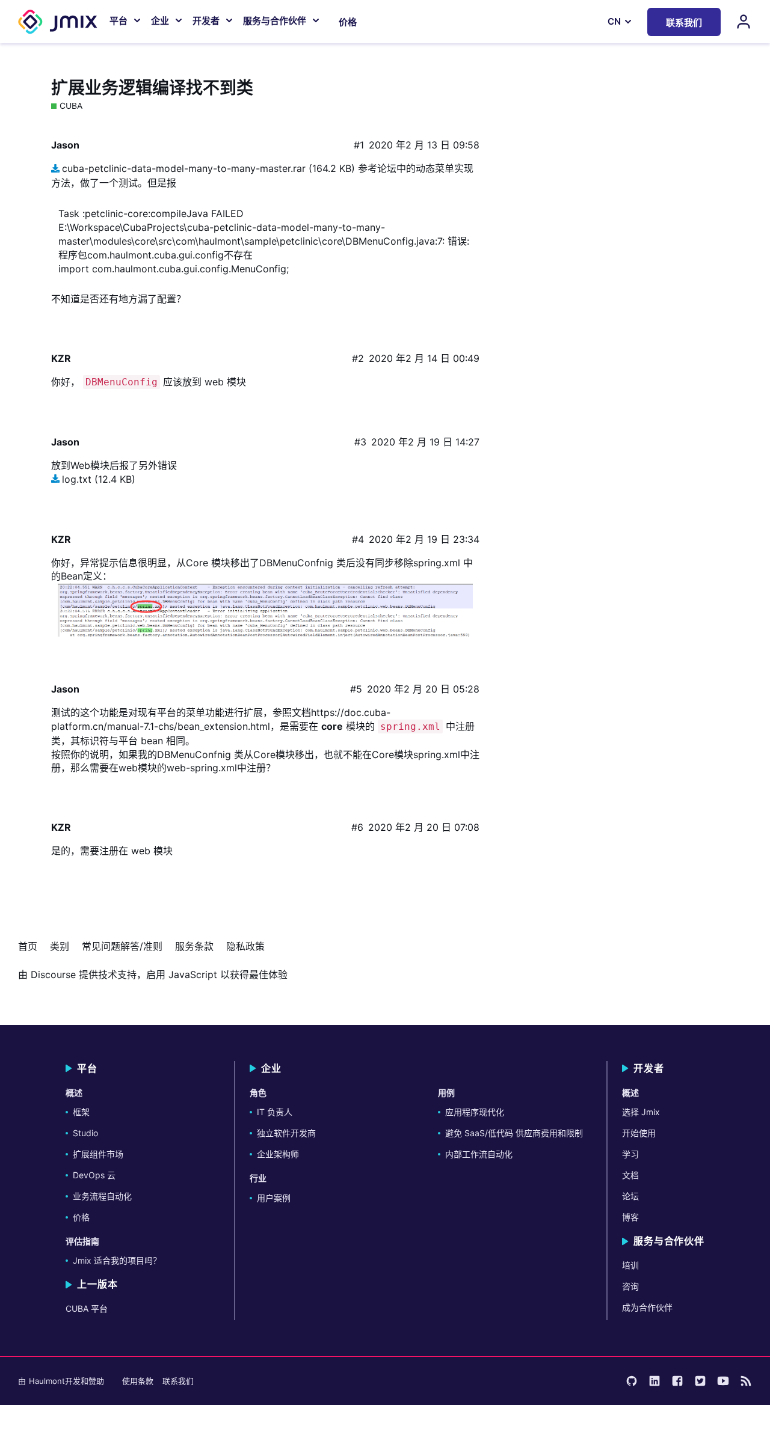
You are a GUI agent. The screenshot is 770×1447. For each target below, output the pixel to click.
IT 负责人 (274, 1112)
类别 (59, 946)
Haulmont (47, 1381)
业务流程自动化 (102, 1196)
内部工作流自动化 (479, 1154)
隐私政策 (245, 946)
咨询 (630, 1286)
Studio (85, 1133)
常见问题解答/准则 (122, 946)
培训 (630, 1265)
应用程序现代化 (474, 1112)
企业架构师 (278, 1154)
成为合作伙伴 (647, 1307)
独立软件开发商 (286, 1133)
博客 (630, 1217)
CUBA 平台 (87, 1308)
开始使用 (639, 1133)
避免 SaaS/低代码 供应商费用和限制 (514, 1133)
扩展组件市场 (98, 1154)
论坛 (630, 1196)
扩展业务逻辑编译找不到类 (152, 88)
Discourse (53, 974)
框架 (81, 1112)
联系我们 (178, 1381)
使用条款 (137, 1381)
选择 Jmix (641, 1112)
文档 (630, 1175)
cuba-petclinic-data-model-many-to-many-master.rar (184, 168)
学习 (630, 1154)
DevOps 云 (94, 1175)
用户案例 (274, 1198)
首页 (27, 946)
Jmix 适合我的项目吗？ (117, 1260)
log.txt (76, 479)
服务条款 (194, 946)
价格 (348, 22)
